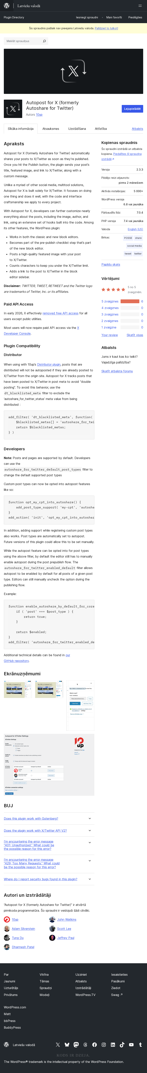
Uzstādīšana (77, 129)
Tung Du (18, 938)
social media (134, 245)
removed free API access (60, 313)
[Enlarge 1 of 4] (27, 686)
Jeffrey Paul (65, 938)
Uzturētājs (11, 988)
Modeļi (44, 995)
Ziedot (115, 988)
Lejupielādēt (132, 108)
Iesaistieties (119, 974)
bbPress (10, 1021)
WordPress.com (15, 1007)
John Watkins (66, 919)
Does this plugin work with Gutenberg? (31, 818)
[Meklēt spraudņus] (44, 41)
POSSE (128, 238)
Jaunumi (9, 981)
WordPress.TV (85, 995)
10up (39, 114)
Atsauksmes (50, 129)
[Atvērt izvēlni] (141, 5)
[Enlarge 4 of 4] (89, 739)
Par (6, 974)
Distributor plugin (48, 364)
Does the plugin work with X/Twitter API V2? (35, 830)
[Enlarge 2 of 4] (58, 686)
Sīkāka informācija (20, 129)
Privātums (11, 995)
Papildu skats (110, 264)
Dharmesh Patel (23, 947)
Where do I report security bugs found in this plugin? (40, 879)
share (138, 238)
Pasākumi (118, 981)
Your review (109, 335)
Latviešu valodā (24, 1045)
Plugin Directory (14, 17)
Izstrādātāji (83, 988)
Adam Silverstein (23, 929)
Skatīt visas (135, 335)
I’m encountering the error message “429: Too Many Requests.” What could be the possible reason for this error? (32, 863)
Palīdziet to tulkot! (106, 28)
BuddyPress (12, 1027)
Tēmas (44, 981)
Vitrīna (44, 974)
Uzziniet (81, 974)
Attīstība (101, 129)
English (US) (135, 229)
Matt (7, 1014)
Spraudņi (46, 988)
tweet (128, 253)
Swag (117, 995)
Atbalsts (137, 129)
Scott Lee (64, 929)
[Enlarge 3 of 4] (89, 686)
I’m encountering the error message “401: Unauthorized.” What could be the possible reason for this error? (29, 845)
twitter (138, 253)
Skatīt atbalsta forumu (117, 371)
